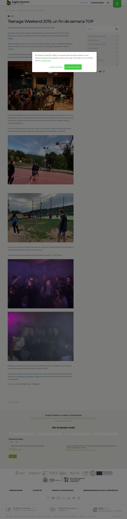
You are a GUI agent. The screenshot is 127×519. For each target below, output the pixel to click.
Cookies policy (46, 61)
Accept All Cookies (73, 67)
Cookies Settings (56, 67)
